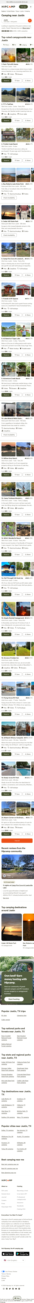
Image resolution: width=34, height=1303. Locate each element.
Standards (20, 1206)
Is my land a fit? (22, 1194)
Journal (3, 1197)
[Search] (30, 20)
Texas (17, 11)
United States (11, 11)
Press (3, 1203)
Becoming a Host (22, 1190)
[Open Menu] (30, 7)
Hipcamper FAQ (6, 1207)
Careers (3, 1200)
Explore (3, 11)
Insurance (20, 1202)
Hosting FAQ (21, 1209)
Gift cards (4, 1190)
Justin (22, 11)
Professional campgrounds (21, 1198)
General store (5, 1194)
